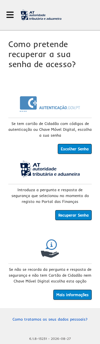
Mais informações (72, 294)
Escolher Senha (75, 148)
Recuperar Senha (73, 215)
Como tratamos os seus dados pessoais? (50, 319)
